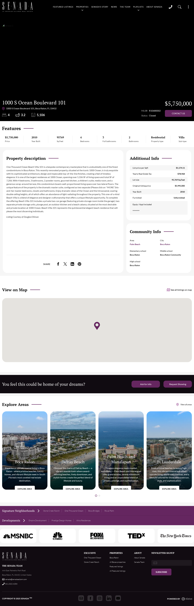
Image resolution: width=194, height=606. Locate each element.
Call (170, 7)
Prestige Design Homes (61, 520)
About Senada (154, 7)
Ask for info (145, 384)
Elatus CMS (187, 598)
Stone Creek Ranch (51, 511)
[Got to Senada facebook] (90, 598)
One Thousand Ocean (74, 511)
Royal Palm (109, 511)
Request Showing (177, 384)
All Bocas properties (118, 562)
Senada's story (99, 7)
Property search (179, 7)
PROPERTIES (116, 553)
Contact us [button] (178, 113)
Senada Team (139, 562)
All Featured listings (117, 571)
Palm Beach (135, 244)
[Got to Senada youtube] (118, 598)
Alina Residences (83, 520)
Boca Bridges (94, 511)
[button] (96, 496)
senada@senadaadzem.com (16, 579)
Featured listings (63, 7)
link (58, 264)
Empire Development (38, 520)
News (114, 7)
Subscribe (161, 572)
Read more (24, 450)
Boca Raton (165, 244)
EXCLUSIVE (90, 553)
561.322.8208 (11, 584)
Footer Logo (14, 556)
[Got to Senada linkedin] (109, 598)
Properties (82, 7)
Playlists (138, 7)
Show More (188, 7)
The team (125, 7)
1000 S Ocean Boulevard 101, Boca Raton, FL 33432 (31, 108)
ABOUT (138, 553)
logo (17, 7)
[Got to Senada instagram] (99, 598)
